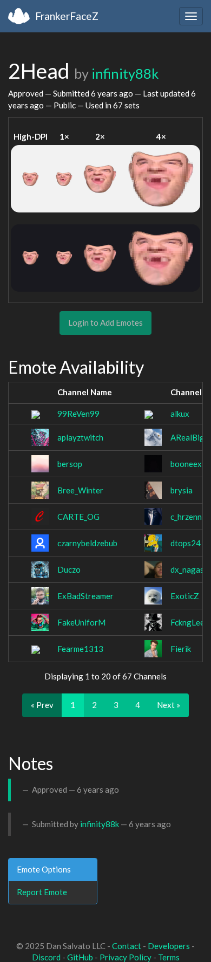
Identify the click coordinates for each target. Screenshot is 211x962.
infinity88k (125, 73)
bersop (69, 464)
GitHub (80, 957)
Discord (46, 957)
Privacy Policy (125, 957)
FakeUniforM (81, 622)
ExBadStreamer (85, 596)
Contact (126, 946)
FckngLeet (189, 622)
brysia (181, 490)
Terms (169, 957)
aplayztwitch (80, 437)
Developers (169, 946)
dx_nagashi (190, 569)
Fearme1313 (80, 649)
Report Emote (42, 892)
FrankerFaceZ (66, 16)
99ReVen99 (78, 413)
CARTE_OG (78, 516)
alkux (179, 413)
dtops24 (185, 543)
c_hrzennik (189, 516)
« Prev (42, 705)
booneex (186, 464)
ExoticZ (184, 596)
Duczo (69, 569)
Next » (168, 705)
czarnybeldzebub (87, 543)
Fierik (180, 649)
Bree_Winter (80, 490)
